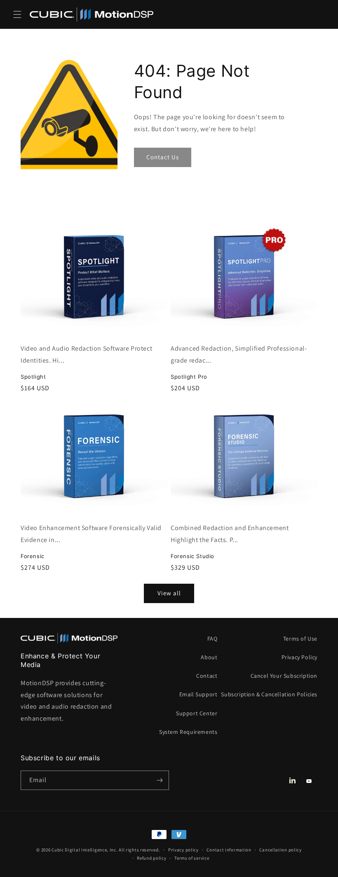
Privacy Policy (299, 657)
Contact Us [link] (162, 157)
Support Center (196, 713)
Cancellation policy (280, 850)
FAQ (212, 638)
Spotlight (33, 376)
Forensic (33, 556)
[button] (17, 14)
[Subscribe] (159, 780)
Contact (206, 675)
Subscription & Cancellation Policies (269, 694)
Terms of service (191, 858)
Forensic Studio (192, 556)
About (209, 657)
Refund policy (151, 858)
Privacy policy (183, 850)
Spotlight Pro (189, 376)
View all (169, 593)
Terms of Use (300, 638)
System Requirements (188, 732)
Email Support (198, 694)
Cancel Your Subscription (284, 675)
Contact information (229, 850)
